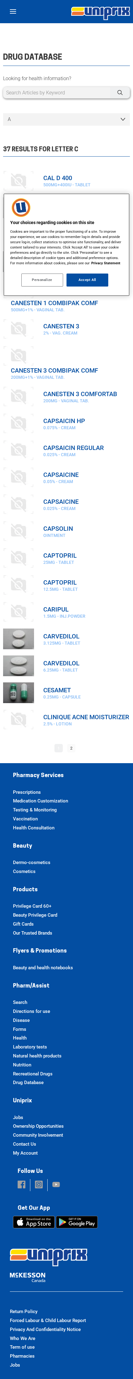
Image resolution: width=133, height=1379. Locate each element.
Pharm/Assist (31, 986)
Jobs (18, 1117)
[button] (21, 1185)
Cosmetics (24, 871)
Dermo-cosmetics (31, 862)
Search (20, 1002)
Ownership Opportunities (38, 1126)
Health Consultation (33, 828)
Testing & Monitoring (35, 810)
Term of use (22, 1347)
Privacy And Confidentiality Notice (45, 1329)
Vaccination (25, 819)
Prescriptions (27, 792)
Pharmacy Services (38, 776)
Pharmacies (22, 1356)
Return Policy (23, 1311)
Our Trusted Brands (32, 933)
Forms (19, 1029)
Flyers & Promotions (40, 951)
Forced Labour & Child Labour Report (48, 1320)
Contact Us (24, 1144)
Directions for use (31, 1011)
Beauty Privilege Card (35, 915)
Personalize (42, 280)
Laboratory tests (30, 1047)
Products (25, 890)
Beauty (22, 846)
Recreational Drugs (33, 1074)
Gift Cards (23, 924)
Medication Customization (40, 801)
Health (20, 1038)
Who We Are (22, 1338)
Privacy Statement (105, 263)
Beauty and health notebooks (43, 967)
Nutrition (22, 1065)
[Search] (120, 92)
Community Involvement (38, 1135)
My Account (25, 1153)
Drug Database (28, 1082)
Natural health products (37, 1056)
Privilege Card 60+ (32, 906)
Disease (21, 1020)
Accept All (87, 280)
